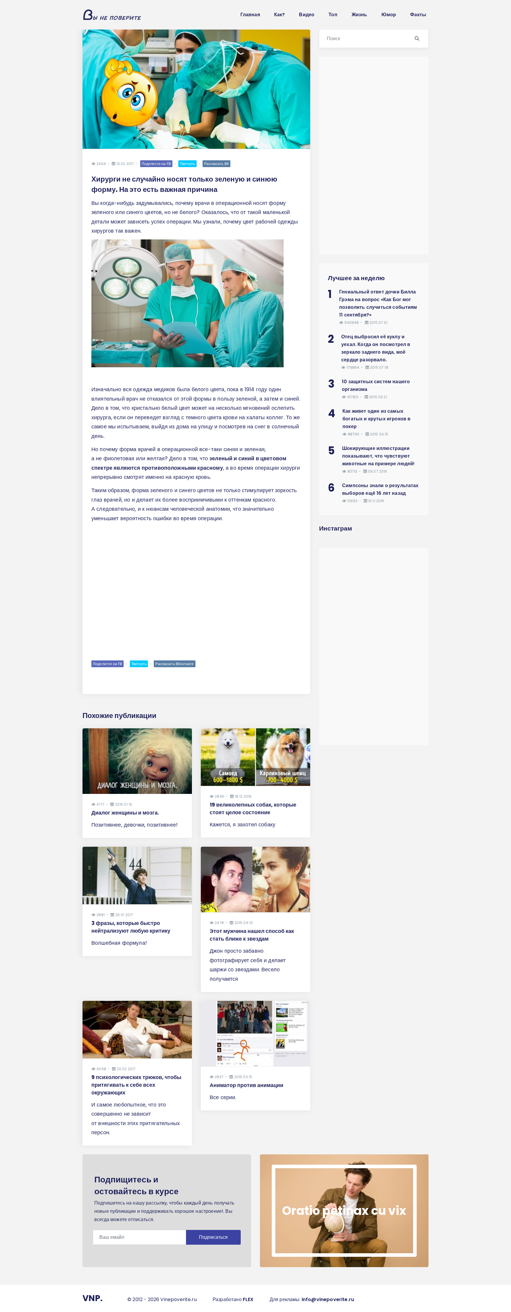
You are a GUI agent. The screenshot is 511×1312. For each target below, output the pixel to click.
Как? (279, 14)
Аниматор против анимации (246, 1085)
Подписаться (213, 1237)
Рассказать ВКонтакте (174, 663)
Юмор (388, 14)
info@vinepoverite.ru (328, 1299)
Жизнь (359, 14)
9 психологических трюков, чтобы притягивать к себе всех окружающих (136, 1084)
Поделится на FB (156, 163)
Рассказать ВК (216, 163)
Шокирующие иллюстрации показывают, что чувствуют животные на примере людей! (378, 456)
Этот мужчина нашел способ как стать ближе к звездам (252, 934)
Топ (333, 14)
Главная (250, 14)
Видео (306, 14)
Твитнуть (187, 163)
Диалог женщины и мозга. (125, 812)
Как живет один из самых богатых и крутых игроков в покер (376, 419)
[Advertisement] (196, 613)
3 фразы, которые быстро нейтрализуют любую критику (130, 926)
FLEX (248, 1299)
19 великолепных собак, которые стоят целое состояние (253, 808)
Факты (418, 14)
